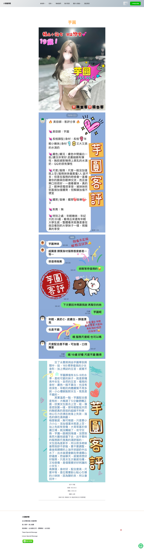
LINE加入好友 (135, 3)
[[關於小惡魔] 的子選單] (80, 3)
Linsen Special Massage (30, 536)
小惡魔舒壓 (7, 3)
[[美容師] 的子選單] (44, 3)
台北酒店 (47, 528)
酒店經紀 (24, 528)
